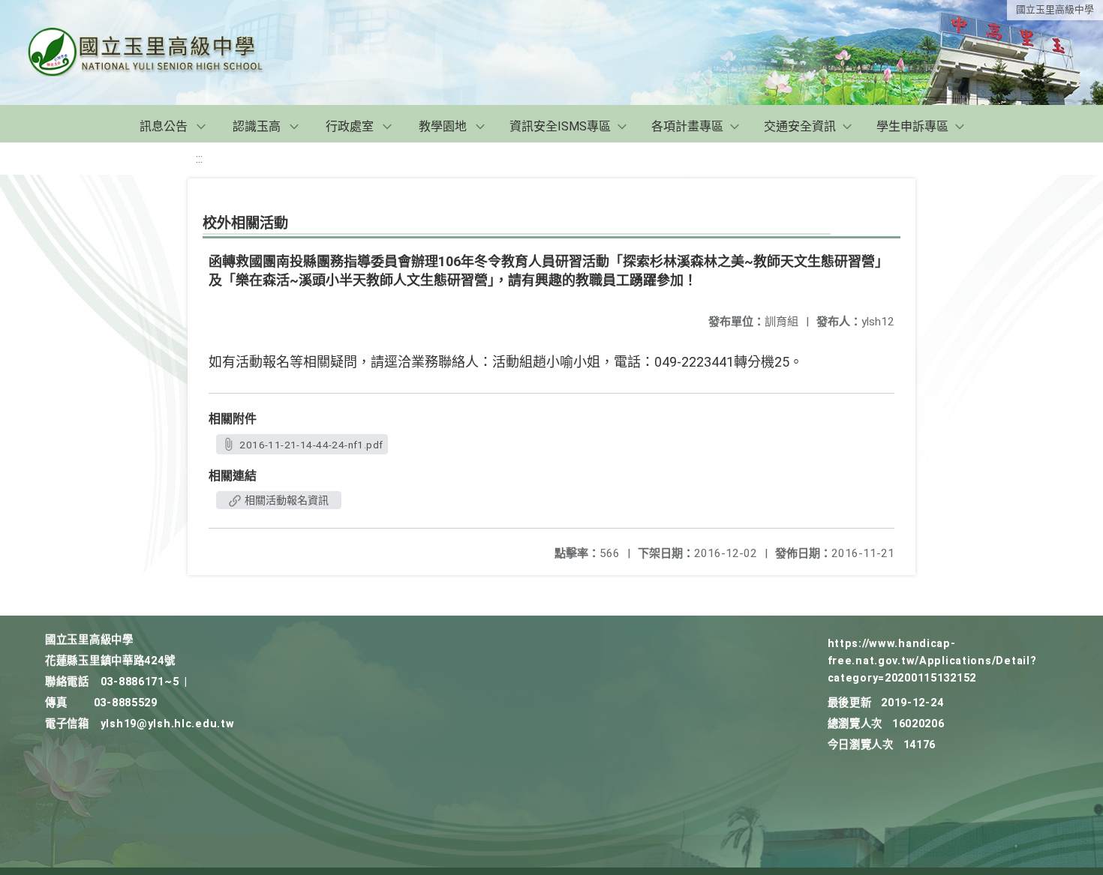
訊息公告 (164, 126)
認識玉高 (257, 126)
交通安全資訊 (800, 126)
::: (199, 158)
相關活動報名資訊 (285, 500)
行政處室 (350, 126)
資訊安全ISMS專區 (560, 126)
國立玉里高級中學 (1055, 9)
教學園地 (443, 126)
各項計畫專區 (687, 126)
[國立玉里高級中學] (164, 52)
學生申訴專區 (912, 126)
